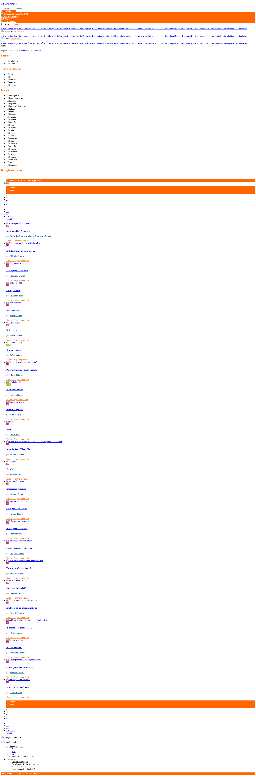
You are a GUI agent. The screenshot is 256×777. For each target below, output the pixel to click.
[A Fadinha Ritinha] (130, 382)
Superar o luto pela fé (16, 588)
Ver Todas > (16, 24)
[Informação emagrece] (130, 481)
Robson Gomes (16, 355)
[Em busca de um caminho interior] (130, 600)
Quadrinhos (119, 29)
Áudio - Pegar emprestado (17, 360)
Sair (39, 50)
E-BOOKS (6, 19)
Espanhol (13, 103)
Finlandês (13, 114)
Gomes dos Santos (42, 236)
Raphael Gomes (17, 494)
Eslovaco (13, 160)
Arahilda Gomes (17, 653)
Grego (11, 141)
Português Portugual (17, 106)
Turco (11, 162)
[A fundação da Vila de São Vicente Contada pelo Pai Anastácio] (130, 441)
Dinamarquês (14, 138)
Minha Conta (32, 50)
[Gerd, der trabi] (130, 303)
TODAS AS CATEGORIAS (15, 14)
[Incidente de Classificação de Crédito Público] (130, 620)
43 (7, 214)
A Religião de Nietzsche (16, 528)
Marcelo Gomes (17, 672)
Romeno (12, 157)
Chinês (12, 135)
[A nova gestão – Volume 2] (130, 223)
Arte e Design (7, 29)
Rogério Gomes (17, 554)
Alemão (12, 117)
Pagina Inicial (7, 50)
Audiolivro (13, 61)
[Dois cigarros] (130, 322)
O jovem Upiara (13, 350)
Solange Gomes (13, 290)
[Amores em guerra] (130, 402)
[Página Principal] (9, 4)
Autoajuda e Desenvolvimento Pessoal (140, 29)
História (59, 29)
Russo (11, 125)
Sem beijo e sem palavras (17, 687)
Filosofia (195, 29)
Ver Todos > (19, 31)
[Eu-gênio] (130, 461)
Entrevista (13, 77)
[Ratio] (130, 422)
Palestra (12, 80)
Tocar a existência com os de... (19, 568)
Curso (11, 74)
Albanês (12, 127)
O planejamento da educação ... (20, 667)
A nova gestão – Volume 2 (18, 231)
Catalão (12, 133)
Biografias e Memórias (22, 29)
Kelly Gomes (15, 415)
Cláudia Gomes (17, 256)
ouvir (8, 345)
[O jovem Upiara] (130, 342)
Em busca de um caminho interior (21, 608)
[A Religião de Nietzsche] (130, 521)
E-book (12, 64)
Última (10, 219)
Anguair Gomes (17, 454)
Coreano (12, 149)
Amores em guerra (14, 409)
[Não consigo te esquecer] (130, 263)
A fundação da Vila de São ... (19, 449)
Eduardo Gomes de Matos (21, 236)
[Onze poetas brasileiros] (130, 501)
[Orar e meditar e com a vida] (130, 541)
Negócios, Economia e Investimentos (98, 29)
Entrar (3, 11)
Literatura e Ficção (212, 29)
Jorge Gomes (15, 474)
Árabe (11, 130)
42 (7, 211)
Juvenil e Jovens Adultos (72, 29)
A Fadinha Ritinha (14, 389)
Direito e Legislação (182, 29)
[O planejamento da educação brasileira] (130, 660)
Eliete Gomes (15, 593)
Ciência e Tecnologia (165, 29)
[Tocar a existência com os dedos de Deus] (130, 560)
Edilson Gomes (16, 514)
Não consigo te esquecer (17, 271)
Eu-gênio (10, 469)
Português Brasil (16, 95)
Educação (51, 29)
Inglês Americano (16, 98)
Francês (12, 101)
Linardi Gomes (16, 375)
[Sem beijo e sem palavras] (130, 679)
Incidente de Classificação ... (19, 628)
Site (13, 749)
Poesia (223, 29)
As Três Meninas (14, 647)
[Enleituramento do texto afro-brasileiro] (130, 243)
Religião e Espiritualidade (236, 29)
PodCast (12, 82)
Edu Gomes (15, 435)
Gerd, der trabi (13, 310)
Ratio (8, 429)
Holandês (13, 152)
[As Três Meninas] (130, 640)
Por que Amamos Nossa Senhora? (21, 370)
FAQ (14, 751)
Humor (202, 29)
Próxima (10, 216)
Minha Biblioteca (8, 21)
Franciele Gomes (17, 276)
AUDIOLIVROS (9, 16)
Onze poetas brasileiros (16, 508)
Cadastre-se (11, 11)
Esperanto (13, 165)
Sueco (11, 111)
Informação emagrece (16, 489)
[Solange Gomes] (130, 283)
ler (7, 226)
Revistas (12, 85)
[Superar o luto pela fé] (130, 580)
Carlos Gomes (16, 692)
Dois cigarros (12, 330)
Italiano (12, 109)
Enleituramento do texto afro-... (20, 251)
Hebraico (13, 143)
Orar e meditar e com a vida (19, 548)
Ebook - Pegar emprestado (17, 241)
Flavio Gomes (16, 315)
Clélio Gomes (16, 633)
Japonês (12, 146)
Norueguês (13, 154)
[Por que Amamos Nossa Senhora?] (130, 362)
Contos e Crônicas (39, 29)
